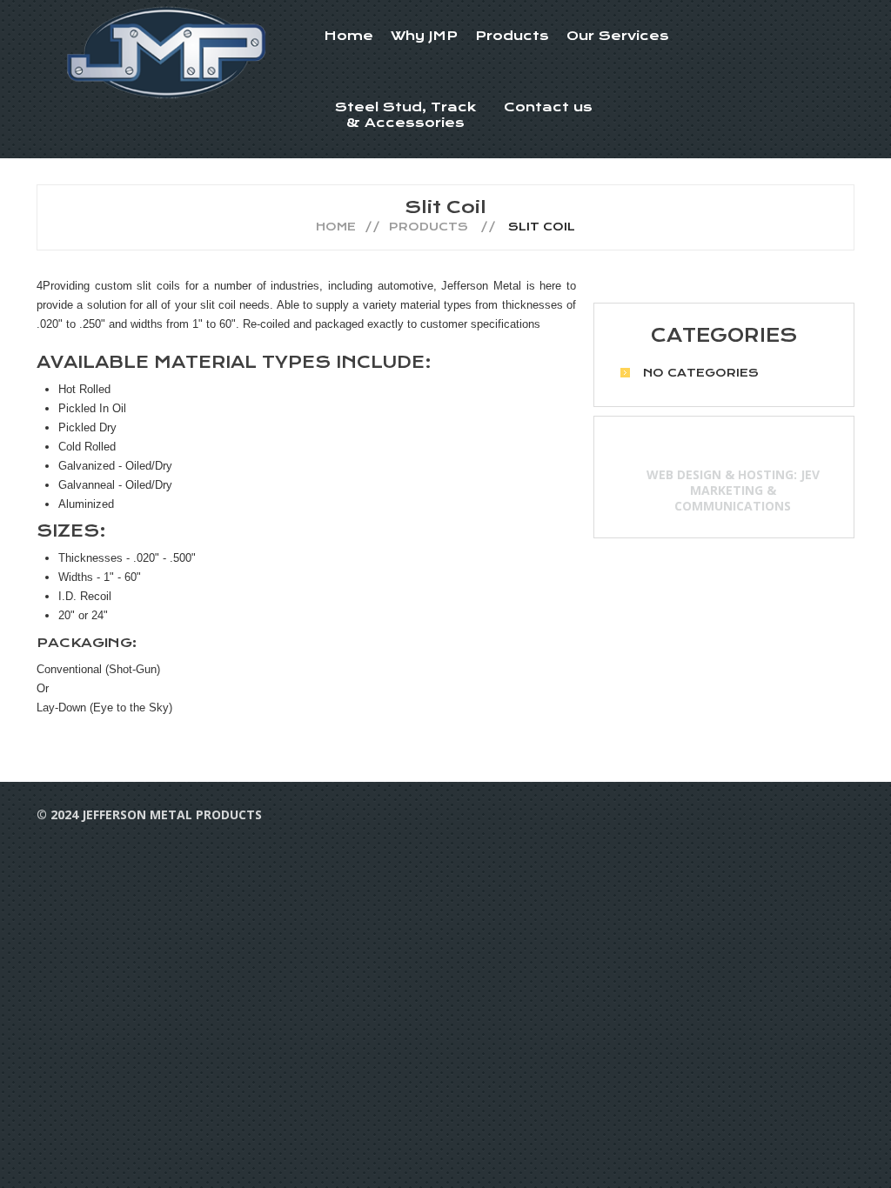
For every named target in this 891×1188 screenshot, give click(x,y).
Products (512, 35)
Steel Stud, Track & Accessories (405, 114)
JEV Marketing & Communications (747, 490)
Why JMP (424, 35)
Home (348, 35)
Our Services (617, 35)
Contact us (548, 107)
